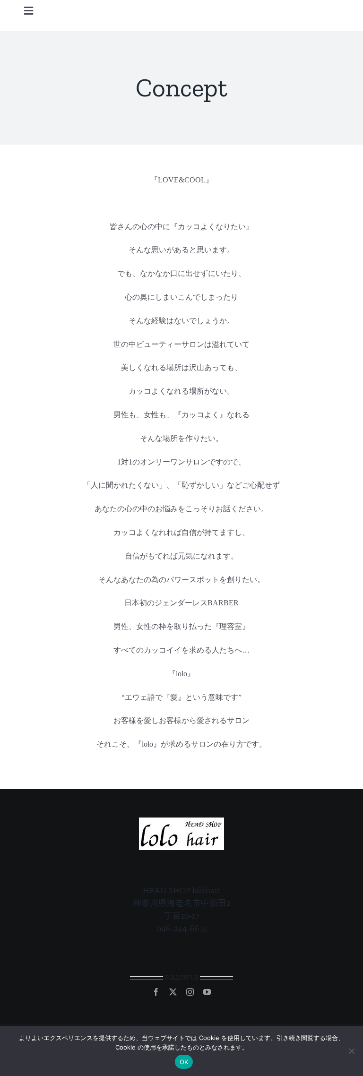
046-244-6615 (181, 928)
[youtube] (207, 992)
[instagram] (190, 992)
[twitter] (173, 992)
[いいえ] (351, 1051)
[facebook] (156, 992)
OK (184, 1062)
